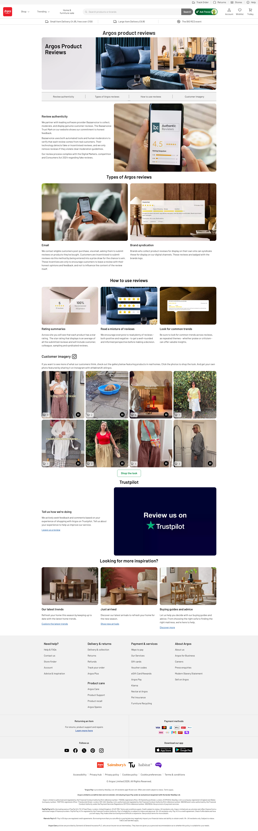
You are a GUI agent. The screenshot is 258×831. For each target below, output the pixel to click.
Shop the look (129, 473)
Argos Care (93, 689)
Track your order (96, 667)
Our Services (138, 655)
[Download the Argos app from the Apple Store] (164, 749)
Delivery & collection (98, 649)
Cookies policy (129, 774)
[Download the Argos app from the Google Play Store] (183, 749)
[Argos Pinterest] (92, 750)
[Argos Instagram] (101, 750)
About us (179, 649)
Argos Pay (136, 679)
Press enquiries (183, 667)
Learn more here (84, 730)
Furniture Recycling (141, 703)
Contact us (49, 655)
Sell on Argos (182, 679)
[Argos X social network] (84, 750)
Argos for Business (185, 655)
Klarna (134, 685)
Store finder (50, 661)
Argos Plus (93, 673)
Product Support (96, 694)
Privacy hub (96, 774)
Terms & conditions (175, 774)
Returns (92, 655)
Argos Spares (95, 706)
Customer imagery (194, 96)
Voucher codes (139, 667)
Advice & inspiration (54, 673)
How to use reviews (151, 96)
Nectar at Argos (139, 691)
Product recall (95, 700)
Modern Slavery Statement (189, 673)
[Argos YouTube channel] (66, 750)
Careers (179, 661)
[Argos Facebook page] (75, 750)
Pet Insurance (138, 697)
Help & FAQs (50, 649)
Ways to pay (137, 649)
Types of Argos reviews (107, 96)
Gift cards (136, 661)
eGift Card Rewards (141, 673)
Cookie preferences (151, 774)
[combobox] (132, 12)
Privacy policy (112, 774)
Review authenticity (63, 96)
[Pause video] (78, 414)
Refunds (92, 661)
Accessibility (79, 774)
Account (48, 667)
